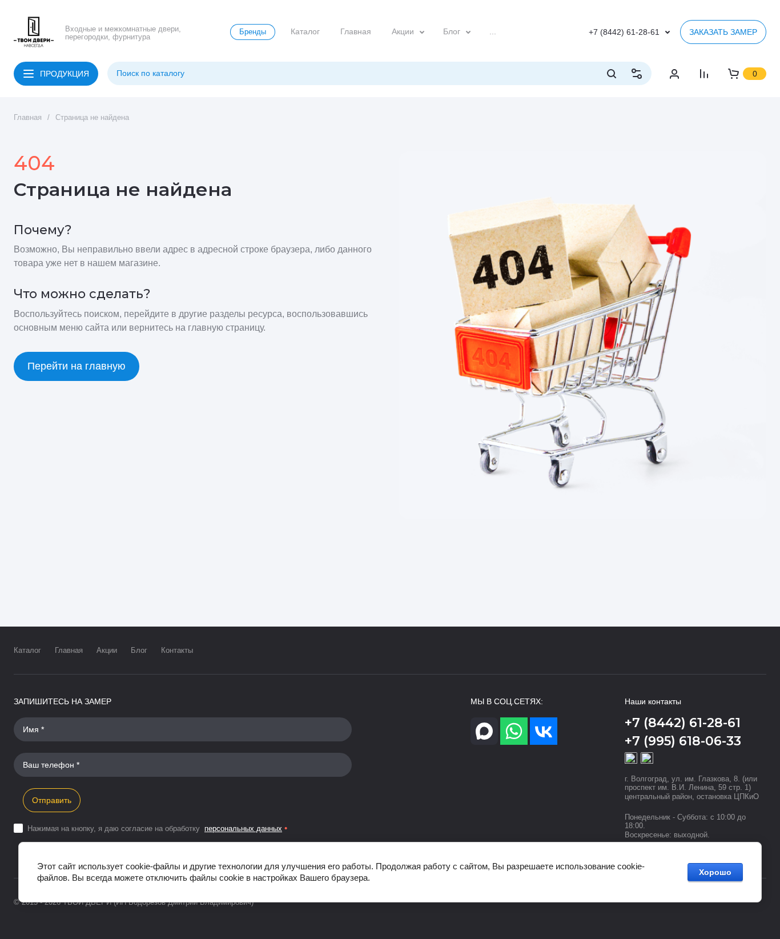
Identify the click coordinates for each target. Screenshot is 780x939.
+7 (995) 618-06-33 (683, 741)
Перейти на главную (76, 366)
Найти (611, 74)
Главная (69, 650)
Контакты (177, 650)
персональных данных (243, 828)
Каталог (27, 650)
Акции (107, 650)
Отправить (51, 800)
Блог (139, 650)
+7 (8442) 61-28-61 (624, 32)
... (492, 31)
